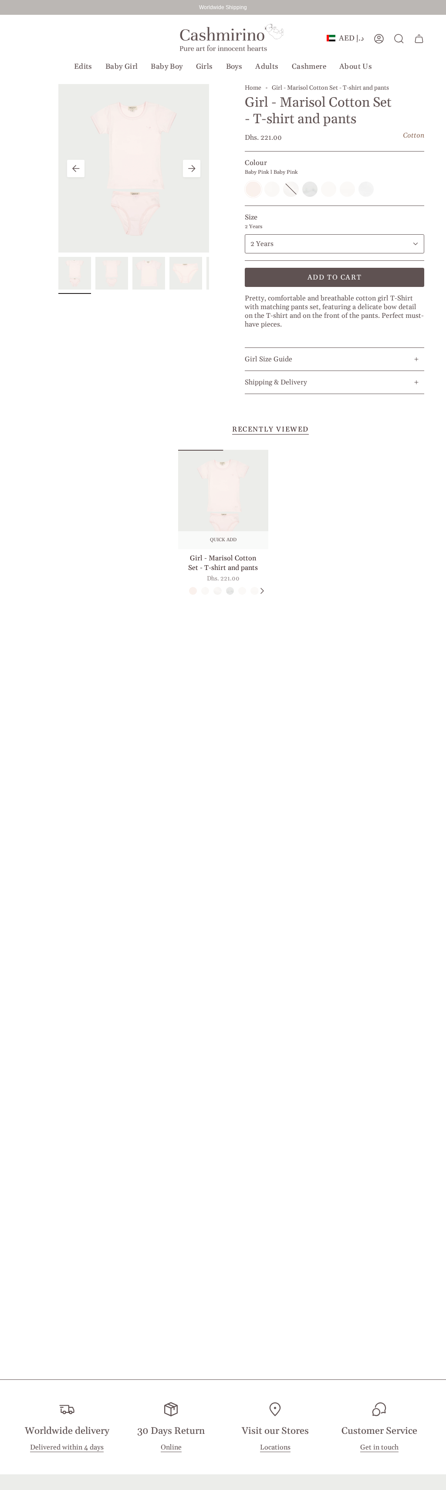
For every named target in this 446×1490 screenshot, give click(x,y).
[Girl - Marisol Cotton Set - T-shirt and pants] (223, 499)
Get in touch (379, 1447)
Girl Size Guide (268, 359)
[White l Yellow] (217, 591)
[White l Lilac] (242, 591)
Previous (75, 168)
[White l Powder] (254, 591)
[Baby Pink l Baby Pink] (193, 591)
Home (253, 88)
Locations (275, 1447)
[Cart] (419, 38)
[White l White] (205, 591)
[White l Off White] (230, 591)
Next (191, 168)
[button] (83, 67)
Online (171, 1447)
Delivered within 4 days (67, 1447)
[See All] (262, 591)
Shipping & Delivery (276, 382)
